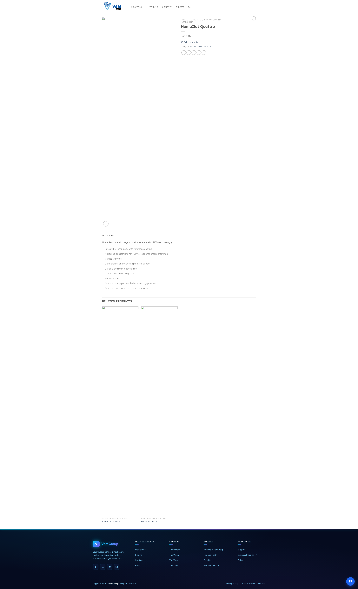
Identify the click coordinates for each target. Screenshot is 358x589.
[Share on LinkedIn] (204, 52)
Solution (139, 560)
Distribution (140, 549)
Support (241, 549)
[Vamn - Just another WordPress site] (112, 6)
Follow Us (242, 560)
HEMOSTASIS (195, 19)
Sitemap (261, 583)
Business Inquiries (246, 555)
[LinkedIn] (102, 567)
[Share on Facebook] (183, 52)
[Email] (116, 567)
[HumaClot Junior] (159, 411)
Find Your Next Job (212, 565)
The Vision (174, 555)
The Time (173, 565)
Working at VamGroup (213, 549)
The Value (173, 560)
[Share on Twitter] (188, 52)
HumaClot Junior (149, 521)
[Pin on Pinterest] (198, 52)
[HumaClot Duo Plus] (120, 411)
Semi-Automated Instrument (201, 46)
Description (108, 236)
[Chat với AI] (350, 581)
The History (174, 549)
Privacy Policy (232, 583)
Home (183, 19)
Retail (137, 565)
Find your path (210, 555)
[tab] (108, 235)
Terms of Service (248, 583)
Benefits (207, 560)
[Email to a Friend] (193, 52)
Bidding (138, 555)
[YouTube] (109, 567)
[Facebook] (95, 567)
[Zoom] (106, 224)
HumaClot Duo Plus (111, 521)
